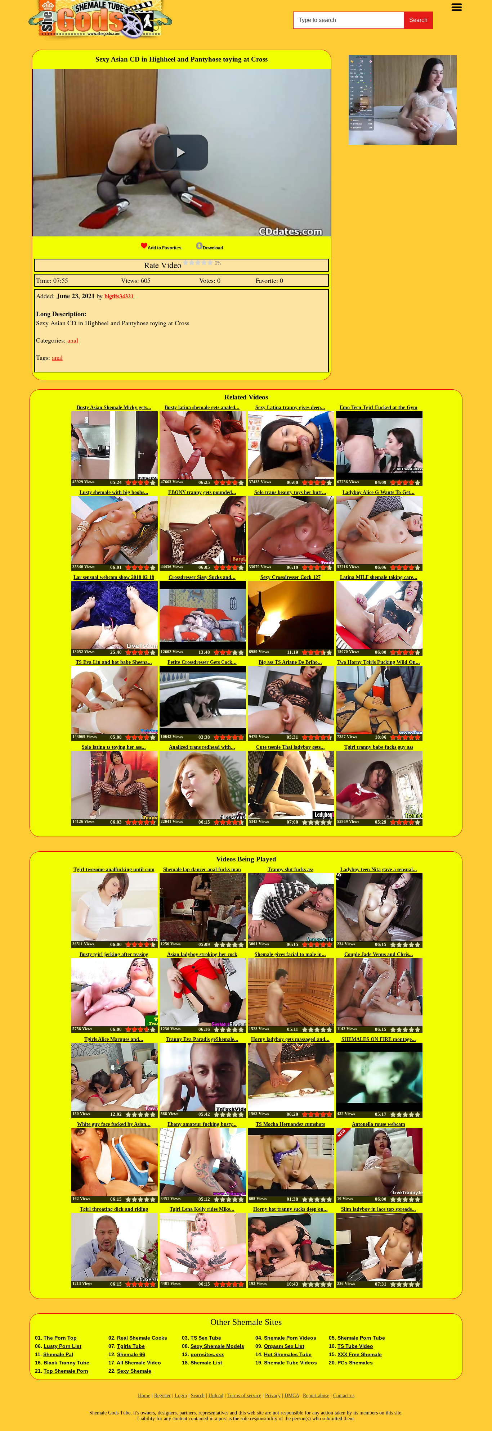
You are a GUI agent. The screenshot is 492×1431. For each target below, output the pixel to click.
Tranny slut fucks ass (290, 869)
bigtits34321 (119, 296)
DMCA (292, 1395)
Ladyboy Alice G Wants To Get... (379, 492)
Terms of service (244, 1395)
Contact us (343, 1395)
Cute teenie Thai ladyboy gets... (290, 747)
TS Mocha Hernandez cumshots (290, 1124)
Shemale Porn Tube (361, 1338)
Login (181, 1395)
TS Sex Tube (206, 1338)
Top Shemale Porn (66, 1371)
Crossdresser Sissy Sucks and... (202, 577)
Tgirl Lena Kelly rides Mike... (202, 1209)
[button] (181, 153)
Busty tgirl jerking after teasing (114, 954)
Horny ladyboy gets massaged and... (290, 1039)
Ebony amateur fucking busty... (202, 1124)
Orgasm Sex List (284, 1346)
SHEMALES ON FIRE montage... (378, 1039)
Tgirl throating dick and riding (114, 1209)
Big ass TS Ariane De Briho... (290, 662)
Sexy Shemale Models (217, 1346)
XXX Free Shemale (359, 1354)
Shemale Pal (58, 1354)
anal (72, 340)
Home (144, 1395)
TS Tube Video (355, 1346)
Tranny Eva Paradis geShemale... (202, 1039)
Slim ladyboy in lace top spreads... (378, 1209)
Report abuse (316, 1395)
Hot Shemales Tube (288, 1354)
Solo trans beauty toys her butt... (290, 492)
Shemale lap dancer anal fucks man (202, 869)
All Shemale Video (139, 1363)
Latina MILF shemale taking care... (378, 577)
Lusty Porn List (62, 1346)
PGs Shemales (355, 1363)
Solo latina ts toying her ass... (114, 747)
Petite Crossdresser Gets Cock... (202, 662)
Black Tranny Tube (66, 1363)
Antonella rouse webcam (378, 1124)
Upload (216, 1395)
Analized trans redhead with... (202, 747)
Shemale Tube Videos (290, 1363)
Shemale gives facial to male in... (290, 954)
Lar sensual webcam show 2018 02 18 (113, 577)
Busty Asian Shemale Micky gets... (114, 407)
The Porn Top (60, 1338)
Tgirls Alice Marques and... (113, 1039)
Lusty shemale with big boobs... (114, 492)
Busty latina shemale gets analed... (202, 407)
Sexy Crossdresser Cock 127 (290, 577)
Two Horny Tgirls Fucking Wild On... (378, 662)
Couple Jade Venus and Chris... (378, 954)
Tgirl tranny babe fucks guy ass (378, 747)
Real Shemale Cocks (142, 1338)
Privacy (273, 1395)
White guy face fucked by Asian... (114, 1124)
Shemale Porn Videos (290, 1338)
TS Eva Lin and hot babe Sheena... (114, 662)
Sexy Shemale (134, 1371)
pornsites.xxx (207, 1354)
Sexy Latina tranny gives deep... (290, 407)
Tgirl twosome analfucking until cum (114, 869)
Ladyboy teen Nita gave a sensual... (378, 869)
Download (213, 247)
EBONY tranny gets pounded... (202, 492)
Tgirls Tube (131, 1346)
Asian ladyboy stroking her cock (202, 954)
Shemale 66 (131, 1354)
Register (162, 1395)
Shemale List (206, 1363)
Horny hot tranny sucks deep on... (290, 1209)
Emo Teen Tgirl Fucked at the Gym (378, 407)
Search (418, 20)
